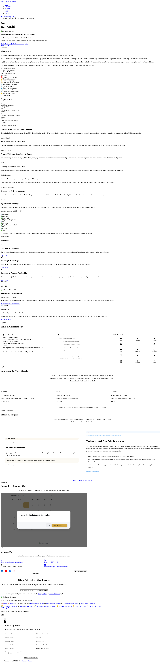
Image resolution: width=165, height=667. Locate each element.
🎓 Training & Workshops (26, 606)
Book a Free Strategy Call (20, 44)
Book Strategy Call (8, 16)
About (6, 5)
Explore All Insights (92, 471)
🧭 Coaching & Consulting (9, 606)
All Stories (78, 480)
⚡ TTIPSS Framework (93, 606)
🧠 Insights (11, 603)
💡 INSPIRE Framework (64, 606)
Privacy (24, 661)
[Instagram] (6, 45)
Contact (7, 13)
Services (7, 8)
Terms (30, 661)
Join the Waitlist (43, 590)
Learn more (4, 255)
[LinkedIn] (1, 45)
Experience (8, 6)
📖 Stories (4, 603)
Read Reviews (16, 304)
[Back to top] (2, 615)
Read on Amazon (6, 304)
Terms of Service (54, 594)
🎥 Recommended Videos (52, 603)
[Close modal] (5, 619)
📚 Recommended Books (36, 603)
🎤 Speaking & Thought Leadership (45, 606)
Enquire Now (6, 319)
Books (6, 10)
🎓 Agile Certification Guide (69, 603)
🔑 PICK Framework (79, 606)
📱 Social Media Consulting (86, 603)
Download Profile (81, 571)
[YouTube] (3, 45)
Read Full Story (9, 465)
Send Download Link (31, 657)
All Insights (88, 480)
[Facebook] (5, 45)
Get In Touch (6, 44)
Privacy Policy (42, 594)
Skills (6, 12)
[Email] (8, 45)
